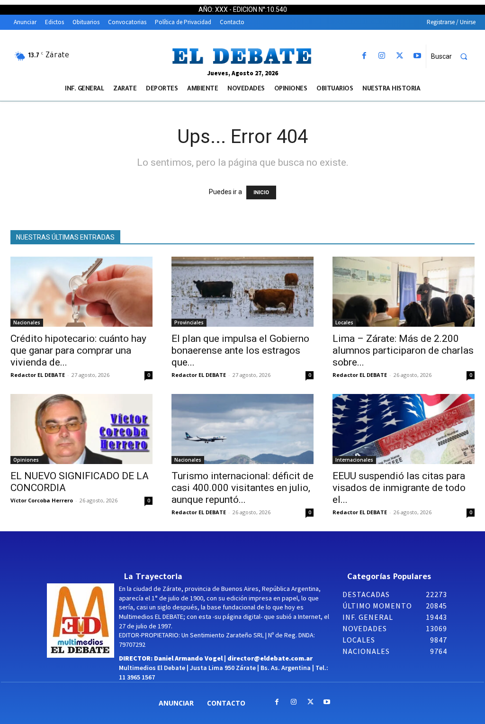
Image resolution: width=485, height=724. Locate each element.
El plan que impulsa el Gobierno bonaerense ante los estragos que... (240, 350)
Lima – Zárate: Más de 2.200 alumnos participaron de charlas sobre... (403, 350)
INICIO (261, 192)
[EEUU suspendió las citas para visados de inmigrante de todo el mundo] (403, 429)
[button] (453, 56)
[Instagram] (382, 56)
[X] (399, 56)
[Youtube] (417, 56)
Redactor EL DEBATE (37, 374)
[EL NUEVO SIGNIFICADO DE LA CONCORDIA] (81, 429)
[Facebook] (364, 56)
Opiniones (26, 459)
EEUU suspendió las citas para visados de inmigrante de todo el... (399, 487)
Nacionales (26, 322)
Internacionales (354, 459)
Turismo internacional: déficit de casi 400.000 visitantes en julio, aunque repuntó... (242, 487)
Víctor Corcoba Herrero (41, 500)
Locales (344, 322)
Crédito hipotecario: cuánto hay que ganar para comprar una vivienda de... (78, 350)
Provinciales (189, 322)
